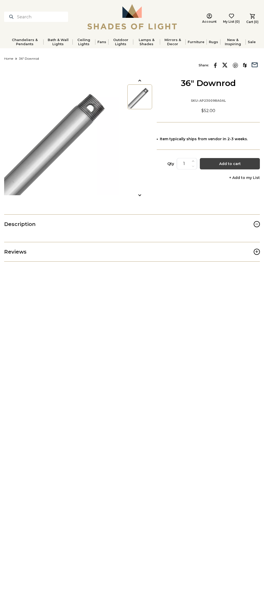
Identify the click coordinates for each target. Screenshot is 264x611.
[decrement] (193, 166)
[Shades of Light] (132, 16)
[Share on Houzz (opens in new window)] (244, 65)
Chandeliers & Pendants (25, 42)
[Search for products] (12, 17)
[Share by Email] (255, 64)
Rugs (213, 42)
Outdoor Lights (120, 42)
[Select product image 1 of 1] (139, 96)
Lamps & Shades (146, 42)
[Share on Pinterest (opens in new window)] (235, 65)
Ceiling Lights (83, 42)
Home (8, 58)
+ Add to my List (244, 178)
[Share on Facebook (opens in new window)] (215, 65)
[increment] (193, 161)
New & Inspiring (233, 42)
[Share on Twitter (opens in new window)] (225, 65)
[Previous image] (139, 80)
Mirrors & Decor (172, 42)
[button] (61, 138)
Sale (252, 42)
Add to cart (230, 163)
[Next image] (139, 195)
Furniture (196, 42)
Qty (170, 163)
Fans (101, 42)
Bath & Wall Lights (58, 42)
